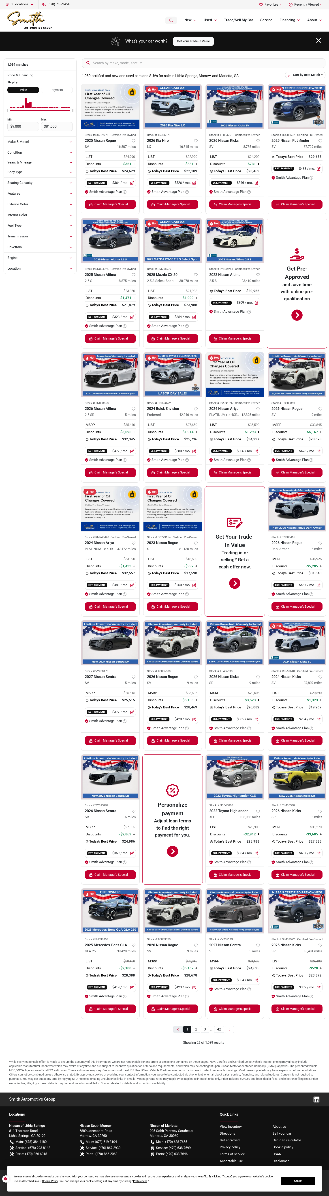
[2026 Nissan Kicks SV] (235, 106)
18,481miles (313, 951)
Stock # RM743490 (97, 537)
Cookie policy (283, 1147)
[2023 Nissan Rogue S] (172, 508)
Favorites (271, 4)
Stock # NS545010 (221, 805)
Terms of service (232, 1154)
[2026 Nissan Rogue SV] (297, 374)
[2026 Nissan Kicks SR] (235, 642)
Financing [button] (287, 20)
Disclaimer (281, 1161)
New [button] (188, 20)
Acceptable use (231, 1161)
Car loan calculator (287, 1140)
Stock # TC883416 (283, 537)
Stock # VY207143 (221, 939)
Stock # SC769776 (96, 135)
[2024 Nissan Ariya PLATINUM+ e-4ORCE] (235, 374)
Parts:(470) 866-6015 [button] (31, 1154)
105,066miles (250, 817)
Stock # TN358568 (97, 403)
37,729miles (313, 147)
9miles (317, 415)
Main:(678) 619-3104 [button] (101, 1142)
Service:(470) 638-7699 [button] (173, 1148)
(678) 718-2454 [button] (58, 4)
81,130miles (188, 549)
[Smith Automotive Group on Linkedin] (315, 1099)
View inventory (231, 1127)
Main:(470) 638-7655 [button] (171, 1142)
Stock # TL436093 (221, 671)
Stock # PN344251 (221, 269)
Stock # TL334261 (221, 135)
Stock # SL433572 (283, 939)
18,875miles (126, 281)
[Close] (319, 40)
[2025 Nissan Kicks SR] (297, 910)
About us (279, 1127)
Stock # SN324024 (97, 269)
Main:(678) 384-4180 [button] (31, 1142)
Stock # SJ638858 (96, 939)
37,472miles (126, 549)
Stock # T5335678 (158, 135)
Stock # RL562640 (283, 671)
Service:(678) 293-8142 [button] (32, 1148)
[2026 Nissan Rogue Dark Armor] (297, 508)
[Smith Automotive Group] (30, 20)
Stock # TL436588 (283, 805)
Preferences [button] (140, 1181)
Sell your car (282, 1133)
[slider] (7, 110)
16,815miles (188, 147)
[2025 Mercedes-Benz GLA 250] (110, 910)
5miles (130, 415)
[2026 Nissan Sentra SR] (110, 777)
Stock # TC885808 (159, 671)
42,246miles (188, 415)
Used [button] (208, 20)
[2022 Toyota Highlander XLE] (235, 777)
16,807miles (126, 147)
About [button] (312, 20)
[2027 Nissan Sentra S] (235, 910)
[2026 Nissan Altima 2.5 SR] (110, 374)
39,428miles (126, 951)
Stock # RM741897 (221, 403)
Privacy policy (230, 1147)
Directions (227, 1133)
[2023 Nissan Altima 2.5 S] (235, 240)
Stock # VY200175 (96, 671)
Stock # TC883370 (159, 939)
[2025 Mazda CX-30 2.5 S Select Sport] (172, 240)
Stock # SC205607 (283, 135)
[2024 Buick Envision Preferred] (172, 374)
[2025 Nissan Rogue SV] (110, 106)
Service (266, 20)
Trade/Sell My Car (238, 20)
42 (219, 1029)
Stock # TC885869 (283, 403)
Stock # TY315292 (96, 805)
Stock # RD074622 (159, 403)
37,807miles (313, 683)
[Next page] (229, 1029)
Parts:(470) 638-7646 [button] (172, 1154)
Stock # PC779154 (159, 537)
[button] (21, 4)
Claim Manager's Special (111, 204)
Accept (298, 1181)
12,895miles (250, 415)
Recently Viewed (306, 4)
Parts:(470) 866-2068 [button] (101, 1154)
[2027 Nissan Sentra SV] (110, 642)
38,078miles (188, 281)
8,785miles (251, 147)
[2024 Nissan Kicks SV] (297, 642)
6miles (317, 549)
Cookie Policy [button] (50, 1181)
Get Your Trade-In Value (193, 41)
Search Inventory (171, 20)
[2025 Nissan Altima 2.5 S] (110, 240)
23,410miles (250, 281)
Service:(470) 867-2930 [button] (103, 1148)
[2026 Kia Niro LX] (172, 106)
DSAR (277, 1154)
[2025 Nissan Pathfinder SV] (297, 106)
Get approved (229, 1140)
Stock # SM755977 (159, 269)
